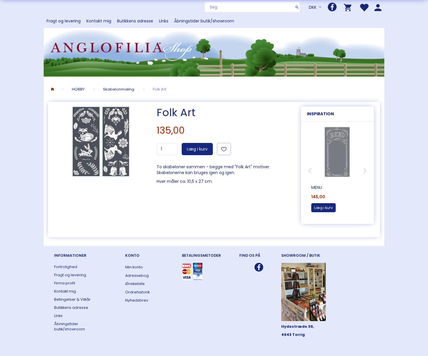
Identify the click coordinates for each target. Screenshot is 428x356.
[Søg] (297, 7)
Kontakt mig (98, 21)
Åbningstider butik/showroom (204, 21)
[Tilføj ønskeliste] (224, 149)
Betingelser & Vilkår (72, 299)
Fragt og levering (64, 21)
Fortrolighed (65, 266)
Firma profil (64, 283)
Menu (316, 187)
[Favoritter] (364, 7)
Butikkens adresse (135, 21)
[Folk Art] (101, 141)
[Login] (378, 7)
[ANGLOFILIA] (214, 51)
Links (163, 21)
